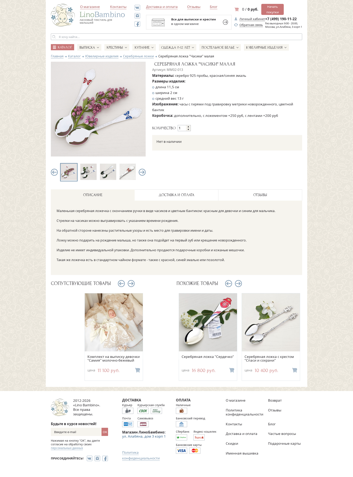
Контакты (118, 6)
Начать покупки (272, 9)
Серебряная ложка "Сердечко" (208, 356)
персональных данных (67, 448)
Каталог (74, 56)
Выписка (87, 47)
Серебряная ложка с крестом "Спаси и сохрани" (269, 358)
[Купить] (137, 370)
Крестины (115, 47)
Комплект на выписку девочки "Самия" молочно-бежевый (113, 358)
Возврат (275, 400)
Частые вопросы (282, 433)
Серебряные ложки (138, 56)
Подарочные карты (284, 443)
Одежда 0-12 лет (175, 47)
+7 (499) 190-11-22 (281, 19)
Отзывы (193, 6)
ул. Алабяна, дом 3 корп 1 (144, 436)
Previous (54, 172)
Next (142, 172)
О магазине (90, 6)
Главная (57, 56)
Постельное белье (218, 47)
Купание (142, 47)
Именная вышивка (242, 453)
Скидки (232, 443)
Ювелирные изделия (264, 47)
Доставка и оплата (162, 6)
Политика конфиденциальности (244, 412)
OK (105, 432)
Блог (213, 6)
